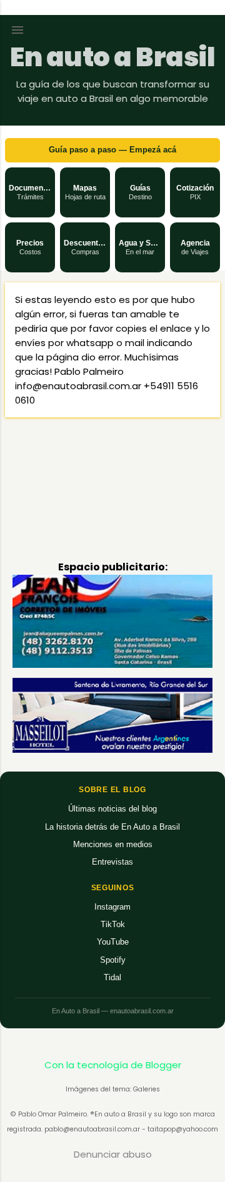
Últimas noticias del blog (112, 808)
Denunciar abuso (113, 1154)
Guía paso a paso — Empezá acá (112, 149)
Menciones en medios (112, 844)
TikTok (113, 924)
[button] (30, 192)
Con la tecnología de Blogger (112, 1064)
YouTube (113, 941)
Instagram (112, 906)
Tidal (112, 977)
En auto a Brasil (112, 57)
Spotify (113, 960)
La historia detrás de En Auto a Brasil (112, 827)
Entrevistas (112, 862)
